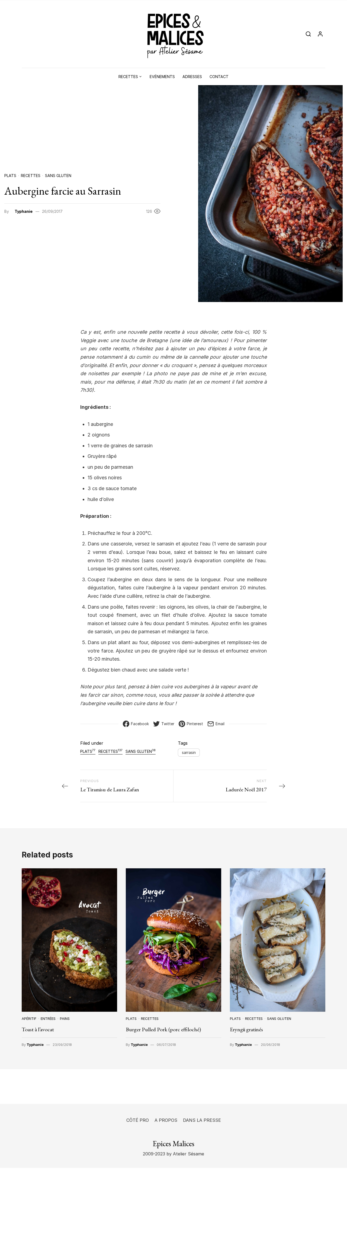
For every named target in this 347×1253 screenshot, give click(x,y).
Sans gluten (58, 175)
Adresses (192, 76)
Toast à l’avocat (38, 1029)
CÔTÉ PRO (137, 1120)
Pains (65, 1018)
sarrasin (189, 752)
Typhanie (24, 211)
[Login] (320, 34)
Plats (10, 175)
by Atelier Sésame (184, 1153)
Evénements (162, 76)
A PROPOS (166, 1120)
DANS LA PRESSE (202, 1120)
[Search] (308, 34)
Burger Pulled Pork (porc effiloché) (163, 1029)
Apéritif (29, 1018)
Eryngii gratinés (246, 1029)
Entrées (48, 1018)
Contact (219, 76)
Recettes (128, 76)
